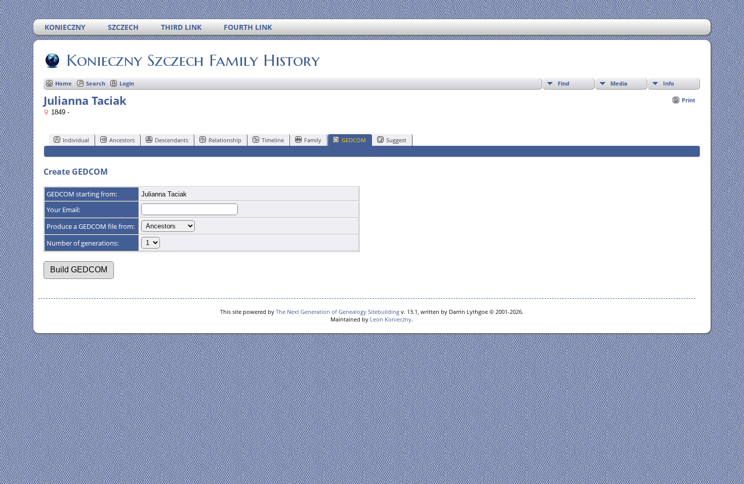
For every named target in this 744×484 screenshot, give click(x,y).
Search (95, 83)
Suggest (396, 140)
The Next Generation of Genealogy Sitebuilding (337, 311)
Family (312, 140)
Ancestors (122, 140)
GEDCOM (354, 140)
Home (63, 83)
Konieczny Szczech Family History (193, 60)
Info (668, 83)
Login (126, 83)
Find (563, 83)
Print (688, 100)
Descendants (171, 140)
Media (619, 83)
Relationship (225, 140)
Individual (76, 140)
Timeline (273, 140)
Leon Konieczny (390, 319)
